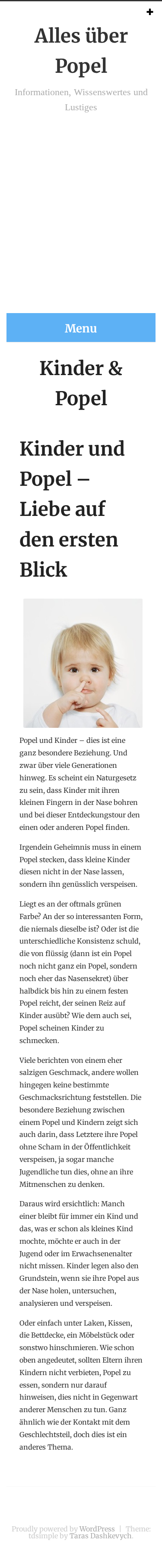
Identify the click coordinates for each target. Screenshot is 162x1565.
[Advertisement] (81, 219)
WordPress (97, 1529)
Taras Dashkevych (101, 1535)
